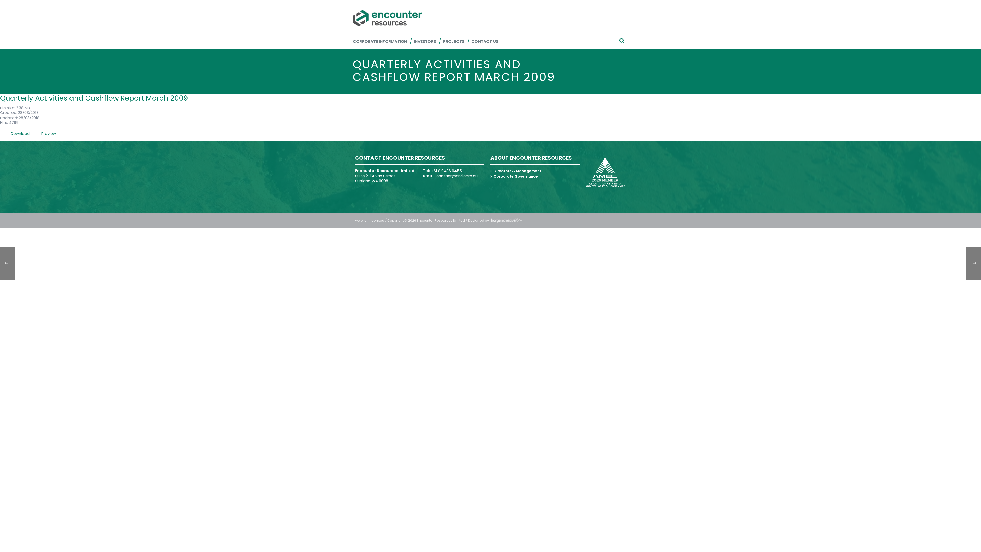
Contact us (484, 41)
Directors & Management (517, 171)
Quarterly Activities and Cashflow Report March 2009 (94, 98)
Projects (453, 41)
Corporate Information (380, 41)
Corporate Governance (516, 176)
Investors (425, 41)
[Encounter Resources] (387, 18)
